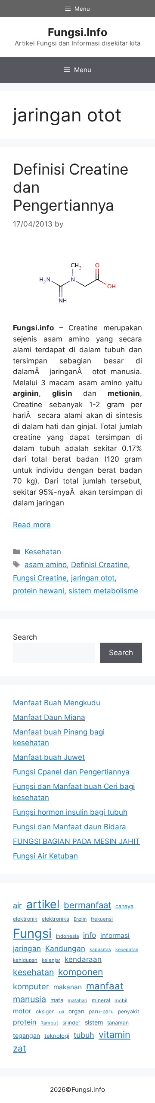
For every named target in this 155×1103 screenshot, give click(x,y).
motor (22, 1011)
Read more (32, 524)
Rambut (49, 1023)
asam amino (46, 564)
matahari (77, 1000)
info (89, 935)
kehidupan (25, 960)
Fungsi (32, 933)
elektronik (25, 919)
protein (24, 1022)
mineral (101, 1000)
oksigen (45, 1011)
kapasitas (100, 949)
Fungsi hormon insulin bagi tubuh (70, 812)
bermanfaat (87, 905)
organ (76, 1011)
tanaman (118, 1022)
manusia (29, 999)
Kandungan (65, 948)
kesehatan (33, 972)
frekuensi (102, 919)
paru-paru (101, 1011)
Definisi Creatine (99, 564)
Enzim (80, 919)
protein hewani (38, 590)
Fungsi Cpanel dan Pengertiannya (71, 772)
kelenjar (51, 960)
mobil (121, 1000)
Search (25, 637)
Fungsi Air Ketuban (45, 856)
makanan (67, 987)
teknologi (56, 1035)
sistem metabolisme (103, 590)
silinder (71, 1022)
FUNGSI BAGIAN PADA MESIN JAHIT (76, 841)
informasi (115, 935)
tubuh (84, 1035)
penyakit (128, 1011)
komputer (31, 986)
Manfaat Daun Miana (49, 717)
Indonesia (67, 936)
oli (61, 1012)
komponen (80, 972)
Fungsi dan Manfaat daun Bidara (69, 826)
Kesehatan (43, 551)
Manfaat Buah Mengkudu (56, 702)
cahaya (124, 906)
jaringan (27, 948)
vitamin (114, 1034)
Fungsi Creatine (40, 578)
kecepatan (126, 949)
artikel (42, 904)
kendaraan (83, 959)
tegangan (26, 1035)
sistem (94, 1022)
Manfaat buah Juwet (49, 757)
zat (19, 1048)
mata (56, 1000)
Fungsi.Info (77, 32)
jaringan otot (93, 578)
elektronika (55, 919)
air (17, 905)
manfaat (105, 985)
